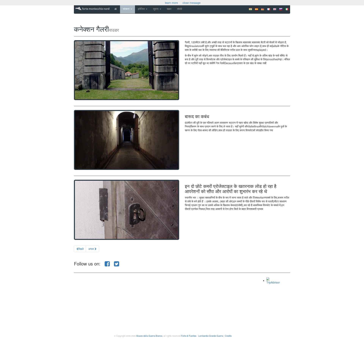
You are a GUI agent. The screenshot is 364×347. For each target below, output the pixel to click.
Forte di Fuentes (188, 335)
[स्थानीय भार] (126, 210)
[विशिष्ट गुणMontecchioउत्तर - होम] (115, 8)
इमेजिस (141, 9)
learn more (171, 3)
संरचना (126, 9)
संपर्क (179, 9)
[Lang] (287, 8)
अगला (91, 249)
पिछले (81, 249)
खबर (169, 9)
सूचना (156, 9)
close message (192, 3)
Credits (228, 335)
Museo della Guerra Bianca (149, 335)
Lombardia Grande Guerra (210, 335)
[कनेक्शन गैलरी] (126, 70)
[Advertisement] (173, 304)
